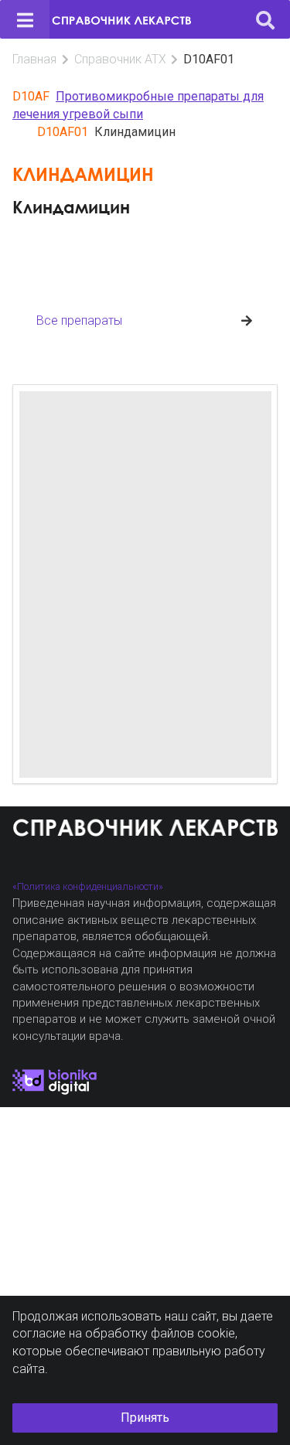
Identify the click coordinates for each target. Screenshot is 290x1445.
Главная (34, 59)
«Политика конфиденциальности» (87, 886)
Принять (145, 1417)
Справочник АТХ (120, 59)
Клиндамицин (71, 206)
